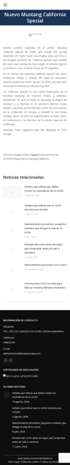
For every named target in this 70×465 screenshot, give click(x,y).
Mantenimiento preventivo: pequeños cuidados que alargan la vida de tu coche (45, 228)
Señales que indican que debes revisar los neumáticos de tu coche (43, 188)
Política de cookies (30, 461)
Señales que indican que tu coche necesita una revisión (42, 207)
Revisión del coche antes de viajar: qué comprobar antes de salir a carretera (43, 248)
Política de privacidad (51, 461)
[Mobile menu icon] (5, 5)
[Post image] (12, 191)
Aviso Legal (13, 461)
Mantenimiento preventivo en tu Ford (45, 264)
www (34, 154)
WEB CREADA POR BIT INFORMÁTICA (35, 458)
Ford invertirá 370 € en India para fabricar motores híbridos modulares (44, 285)
